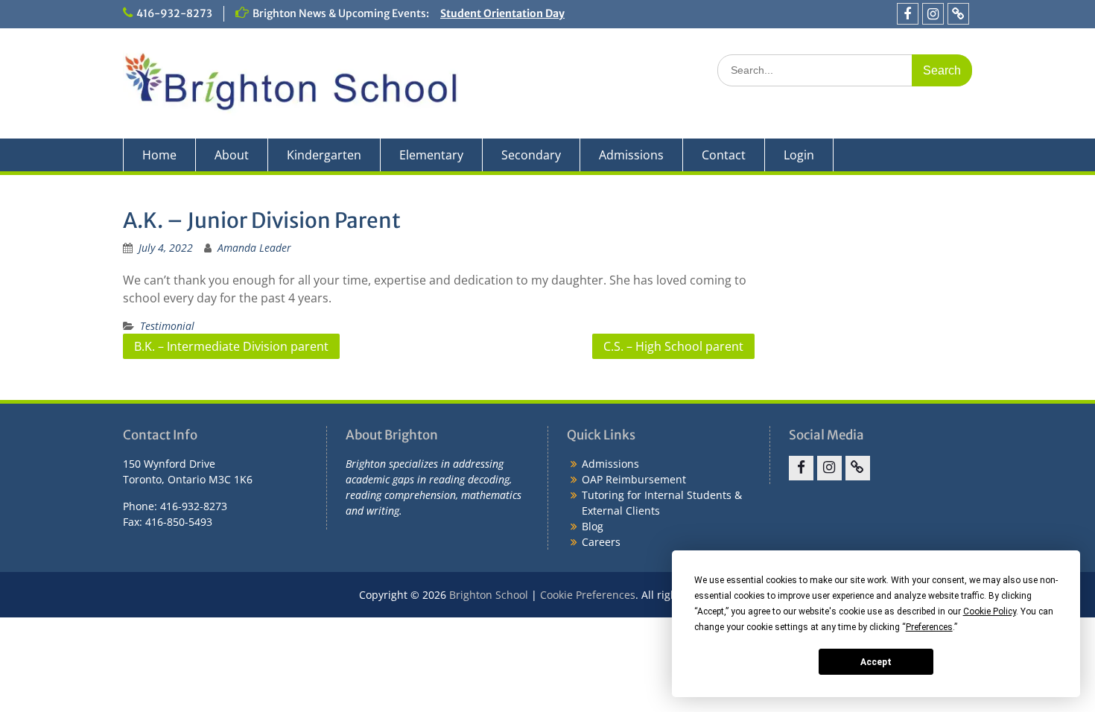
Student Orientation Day (502, 13)
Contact (724, 155)
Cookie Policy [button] (989, 611)
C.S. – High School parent (673, 346)
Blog (592, 526)
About (232, 155)
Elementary (431, 155)
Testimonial (167, 326)
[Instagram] (933, 14)
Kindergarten (324, 155)
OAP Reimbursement (634, 479)
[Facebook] (907, 14)
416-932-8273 (174, 13)
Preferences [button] (929, 627)
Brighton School (488, 595)
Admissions (631, 155)
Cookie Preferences (587, 595)
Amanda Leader (254, 248)
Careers (601, 542)
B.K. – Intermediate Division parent (231, 346)
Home (159, 155)
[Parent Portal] (958, 14)
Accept (876, 662)
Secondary (531, 155)
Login (799, 155)
